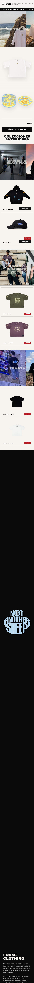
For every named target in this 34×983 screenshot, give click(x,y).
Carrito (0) (29, 4)
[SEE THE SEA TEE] (17, 68)
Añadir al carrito (25, 209)
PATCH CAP (7, 242)
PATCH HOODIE (8, 209)
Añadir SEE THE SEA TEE (17, 129)
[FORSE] (11, 4)
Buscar (20, 4)
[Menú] (3, 4)
